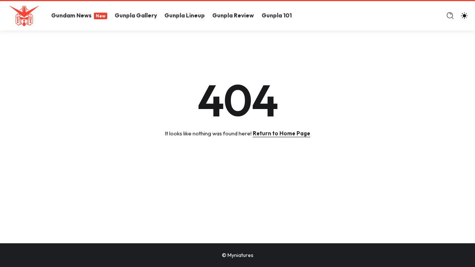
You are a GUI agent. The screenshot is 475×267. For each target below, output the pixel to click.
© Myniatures (237, 255)
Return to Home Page (281, 133)
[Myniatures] (24, 15)
